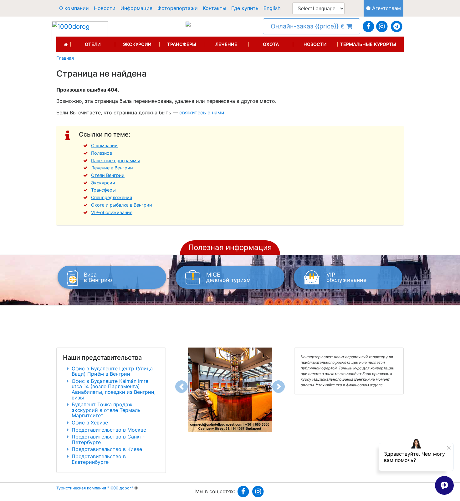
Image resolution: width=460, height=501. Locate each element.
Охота (271, 44)
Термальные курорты (368, 44)
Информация (136, 8)
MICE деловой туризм (228, 277)
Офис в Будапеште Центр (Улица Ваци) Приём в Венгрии (112, 371)
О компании (74, 8)
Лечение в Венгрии (112, 167)
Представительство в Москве (109, 430)
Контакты (214, 8)
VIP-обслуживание (111, 212)
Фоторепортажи (177, 8)
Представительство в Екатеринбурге (99, 459)
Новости (104, 8)
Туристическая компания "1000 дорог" (94, 488)
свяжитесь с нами (201, 112)
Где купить (244, 8)
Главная (65, 58)
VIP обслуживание (346, 277)
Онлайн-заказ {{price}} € (308, 26)
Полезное (101, 153)
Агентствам (386, 8)
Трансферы (181, 44)
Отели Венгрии (108, 175)
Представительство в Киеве (107, 449)
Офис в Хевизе (90, 422)
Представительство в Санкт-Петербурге (108, 439)
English (271, 8)
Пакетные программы (115, 160)
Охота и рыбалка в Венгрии (121, 205)
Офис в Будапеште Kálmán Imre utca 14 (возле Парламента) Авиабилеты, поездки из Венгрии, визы (114, 389)
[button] (181, 386)
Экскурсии (137, 44)
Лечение (226, 44)
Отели (93, 44)
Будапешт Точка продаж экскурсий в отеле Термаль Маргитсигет (106, 409)
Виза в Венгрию (98, 277)
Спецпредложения (111, 197)
